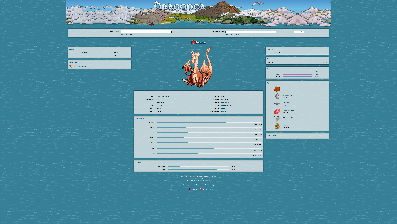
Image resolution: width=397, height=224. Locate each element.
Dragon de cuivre (163, 96)
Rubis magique (288, 110)
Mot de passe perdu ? (233, 34)
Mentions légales (211, 185)
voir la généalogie (80, 66)
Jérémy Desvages (203, 176)
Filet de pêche (288, 117)
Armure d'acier (288, 95)
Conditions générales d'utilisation (192, 185)
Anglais (205, 189)
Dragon (201, 42)
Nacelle (285, 125)
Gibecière (286, 88)
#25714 (223, 111)
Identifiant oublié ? (127, 34)
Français (194, 189)
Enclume (286, 102)
